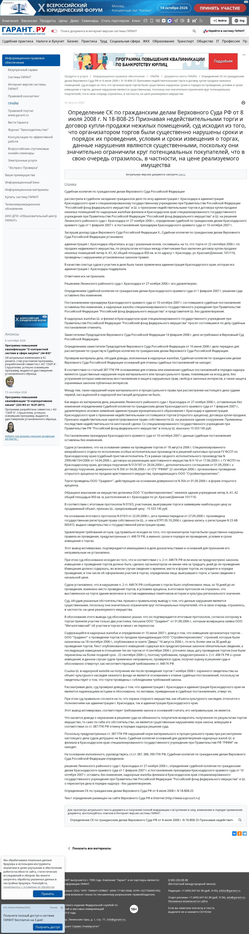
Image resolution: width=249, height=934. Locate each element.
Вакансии (29, 20)
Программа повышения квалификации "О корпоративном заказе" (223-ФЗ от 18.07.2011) (28, 401)
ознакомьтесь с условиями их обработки (28, 887)
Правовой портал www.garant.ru (20, 113)
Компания (10, 20)
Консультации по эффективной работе (30, 139)
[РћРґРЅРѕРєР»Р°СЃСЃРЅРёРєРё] (239, 833)
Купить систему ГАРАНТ (22, 197)
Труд (103, 41)
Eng (242, 20)
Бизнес (73, 41)
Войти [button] (222, 20)
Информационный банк (22, 182)
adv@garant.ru (236, 897)
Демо (74, 20)
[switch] (54, 31)
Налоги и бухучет (50, 41)
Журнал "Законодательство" (28, 130)
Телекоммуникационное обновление (22, 206)
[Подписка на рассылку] (145, 20)
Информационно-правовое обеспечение (24, 60)
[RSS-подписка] (201, 20)
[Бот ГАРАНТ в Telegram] (182, 20)
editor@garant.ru (229, 890)
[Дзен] (164, 20)
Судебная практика (17, 41)
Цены (63, 20)
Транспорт (185, 41)
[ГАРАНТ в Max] (169, 20)
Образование (163, 41)
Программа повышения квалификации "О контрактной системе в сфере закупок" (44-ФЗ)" (28, 349)
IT (217, 41)
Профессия (231, 41)
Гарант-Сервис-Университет (81, 926)
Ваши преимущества (20, 175)
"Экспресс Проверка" (23, 168)
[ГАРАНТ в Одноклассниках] (188, 20)
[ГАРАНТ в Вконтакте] (158, 20)
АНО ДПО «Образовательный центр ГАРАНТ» (31, 218)
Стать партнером (115, 20)
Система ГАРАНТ (19, 77)
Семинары (90, 20)
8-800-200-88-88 (178, 880)
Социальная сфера (125, 41)
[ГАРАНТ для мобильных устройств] (151, 20)
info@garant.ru (116, 919)
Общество (205, 41)
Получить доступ (48, 927)
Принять (48, 894)
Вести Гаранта (18, 122)
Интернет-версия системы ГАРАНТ (27, 86)
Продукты (48, 20)
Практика (89, 41)
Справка (70, 184)
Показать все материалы (91, 848)
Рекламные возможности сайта (188, 901)
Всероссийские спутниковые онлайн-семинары (28, 151)
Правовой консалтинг (23, 96)
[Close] (62, 908)
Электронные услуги (22, 160)
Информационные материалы (26, 190)
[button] (224, 31)
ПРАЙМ (13, 103)
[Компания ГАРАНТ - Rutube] (194, 20)
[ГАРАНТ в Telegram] (176, 20)
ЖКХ (146, 41)
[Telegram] (244, 833)
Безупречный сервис (23, 70)
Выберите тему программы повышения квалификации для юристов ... (30, 437)
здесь (181, 174)
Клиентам (140, 20)
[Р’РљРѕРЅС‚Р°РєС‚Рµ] (234, 833)
